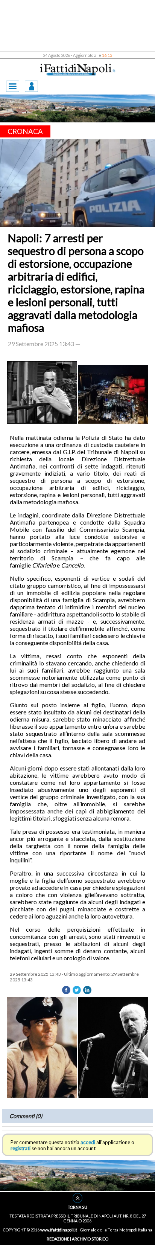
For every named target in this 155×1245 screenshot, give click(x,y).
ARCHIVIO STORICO (90, 1238)
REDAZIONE (58, 1238)
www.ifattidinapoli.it (58, 1229)
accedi (88, 1142)
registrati (20, 1148)
